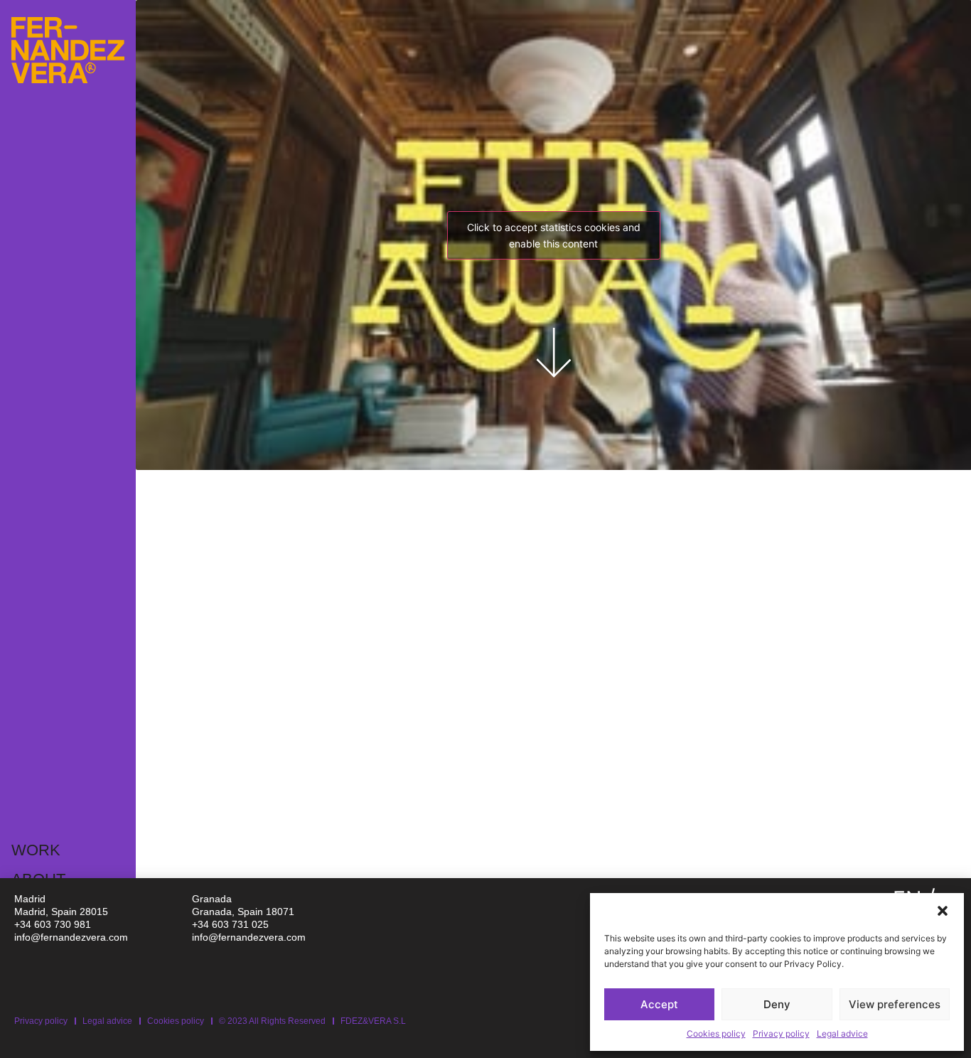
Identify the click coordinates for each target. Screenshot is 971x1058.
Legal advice (842, 1033)
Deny (776, 1004)
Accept (659, 1004)
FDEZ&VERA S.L (373, 1021)
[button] (942, 911)
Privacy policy (781, 1033)
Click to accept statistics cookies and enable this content (553, 235)
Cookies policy (716, 1033)
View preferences (894, 1004)
